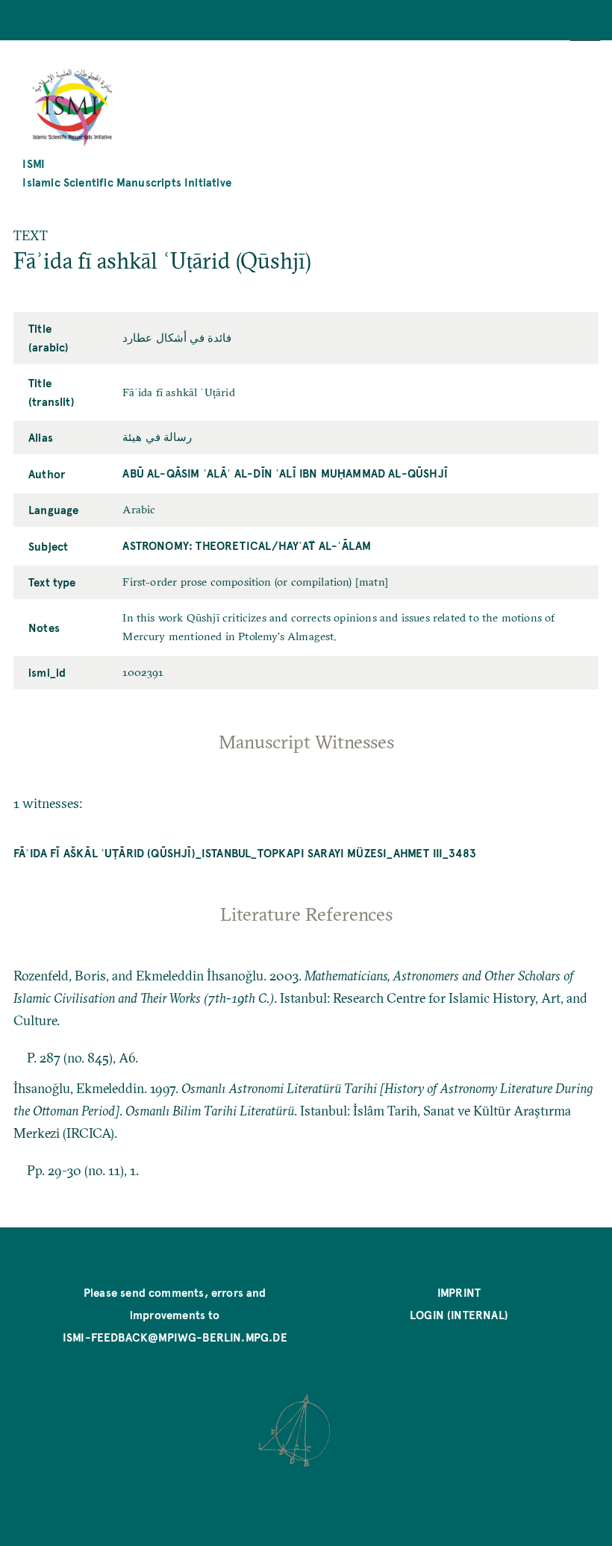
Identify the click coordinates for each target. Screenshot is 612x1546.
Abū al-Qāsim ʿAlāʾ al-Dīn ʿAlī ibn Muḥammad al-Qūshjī (285, 473)
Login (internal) (459, 1314)
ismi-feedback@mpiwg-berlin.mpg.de (175, 1337)
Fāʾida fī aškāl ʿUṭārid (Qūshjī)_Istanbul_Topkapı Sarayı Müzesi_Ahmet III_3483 (244, 852)
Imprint (459, 1292)
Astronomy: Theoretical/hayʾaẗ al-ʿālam (246, 545)
